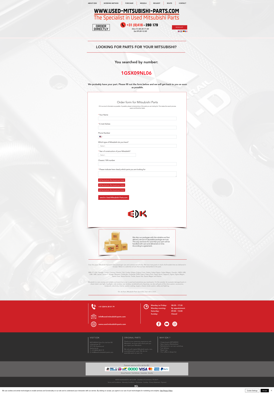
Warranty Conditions (128, 382)
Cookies (145, 382)
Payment (163, 382)
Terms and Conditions (114, 382)
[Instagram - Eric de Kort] (174, 324)
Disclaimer (139, 382)
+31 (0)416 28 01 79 (106, 307)
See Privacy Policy (166, 391)
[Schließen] (271, 390)
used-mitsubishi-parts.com (114, 324)
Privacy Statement (154, 382)
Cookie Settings (252, 391)
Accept (264, 391)
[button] (143, 3)
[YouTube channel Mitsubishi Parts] (166, 324)
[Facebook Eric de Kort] (158, 324)
